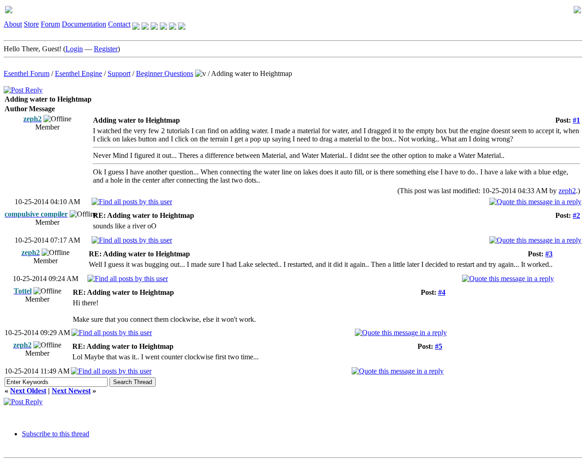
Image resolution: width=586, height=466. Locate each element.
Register (106, 49)
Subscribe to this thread (55, 434)
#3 (549, 254)
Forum (50, 24)
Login (74, 49)
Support (119, 73)
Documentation (84, 24)
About (13, 24)
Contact (119, 24)
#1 (576, 120)
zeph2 (567, 191)
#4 (441, 292)
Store (31, 24)
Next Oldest (28, 391)
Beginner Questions (164, 73)
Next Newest (71, 391)
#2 (576, 215)
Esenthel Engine (78, 73)
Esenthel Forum (26, 73)
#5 (438, 346)
